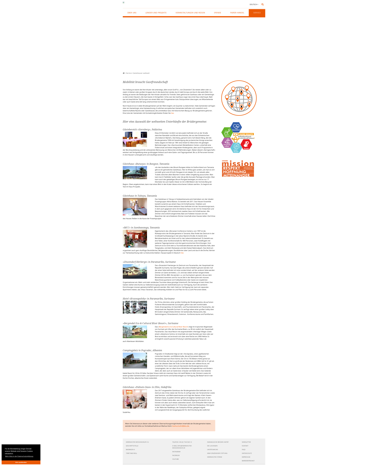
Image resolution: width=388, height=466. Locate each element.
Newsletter (246, 442)
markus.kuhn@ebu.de (180, 426)
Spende (217, 12)
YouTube (175, 459)
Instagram (176, 452)
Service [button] (257, 12)
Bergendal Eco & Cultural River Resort (173, 327)
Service (129, 73)
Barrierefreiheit (248, 461)
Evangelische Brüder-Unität (218, 442)
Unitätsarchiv (212, 449)
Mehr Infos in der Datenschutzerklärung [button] (19, 456)
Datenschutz (247, 453)
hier (172, 113)
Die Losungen (212, 446)
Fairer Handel (237, 12)
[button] (254, 4)
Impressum (246, 457)
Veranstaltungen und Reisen (190, 12)
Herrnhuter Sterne (214, 457)
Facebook (176, 455)
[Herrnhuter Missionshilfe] (124, 73)
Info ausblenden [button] (21, 462)
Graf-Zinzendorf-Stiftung (217, 453)
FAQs (243, 449)
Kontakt (245, 446)
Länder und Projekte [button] (156, 12)
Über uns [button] (131, 12)
